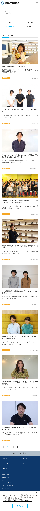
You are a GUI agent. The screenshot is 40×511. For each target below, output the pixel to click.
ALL (10, 22)
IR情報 (25, 463)
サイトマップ (5, 488)
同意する (20, 506)
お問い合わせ (5, 474)
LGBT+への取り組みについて (9, 483)
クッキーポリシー (6, 480)
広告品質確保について (7, 485)
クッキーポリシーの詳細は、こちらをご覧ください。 (17, 501)
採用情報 (5, 468)
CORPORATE (29, 22)
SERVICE (30, 27)
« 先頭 (6, 446)
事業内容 (25, 458)
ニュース (5, 463)
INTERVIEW (10, 27)
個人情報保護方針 (6, 477)
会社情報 (5, 458)
